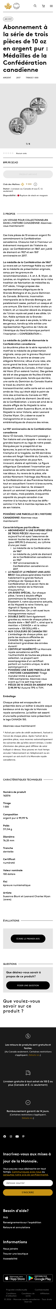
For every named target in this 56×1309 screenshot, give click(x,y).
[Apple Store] (15, 1278)
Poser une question (28, 985)
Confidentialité (42, 1289)
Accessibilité (10, 1258)
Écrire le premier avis (28, 938)
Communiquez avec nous (26, 1171)
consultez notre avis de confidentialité (25, 1174)
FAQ (5, 1217)
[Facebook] (4, 1136)
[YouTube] (17, 1136)
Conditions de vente (28, 1294)
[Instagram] (10, 1136)
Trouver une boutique (15, 1253)
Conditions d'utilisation (11, 1294)
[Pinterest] (23, 1136)
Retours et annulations (16, 1227)
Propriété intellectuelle (16, 1289)
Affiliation (44, 1293)
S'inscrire (28, 1192)
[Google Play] (40, 1278)
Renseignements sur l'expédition (22, 1222)
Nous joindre (10, 1248)
